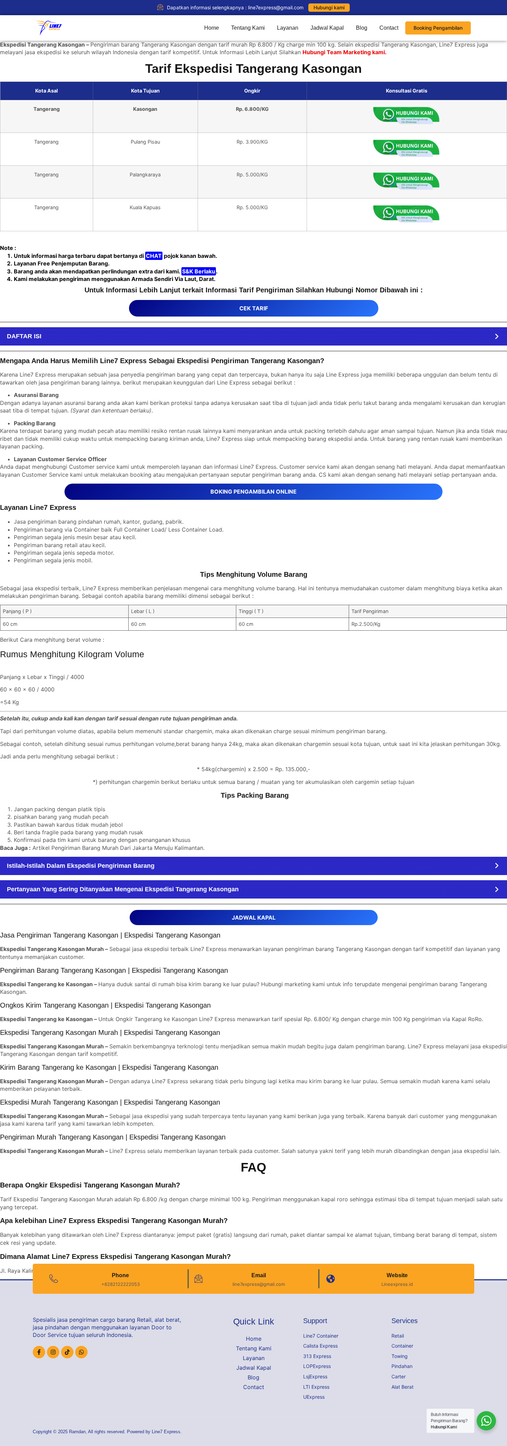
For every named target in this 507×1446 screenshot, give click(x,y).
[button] (253, 336)
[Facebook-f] (39, 1352)
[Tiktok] (67, 1352)
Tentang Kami (248, 28)
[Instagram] (53, 1352)
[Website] (330, 1278)
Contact (388, 28)
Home (211, 28)
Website (397, 1275)
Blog (361, 28)
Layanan (287, 28)
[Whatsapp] (81, 1352)
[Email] (198, 1278)
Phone (120, 1275)
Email (258, 1275)
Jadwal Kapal (327, 28)
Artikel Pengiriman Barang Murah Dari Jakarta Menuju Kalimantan (117, 847)
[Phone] (53, 1278)
